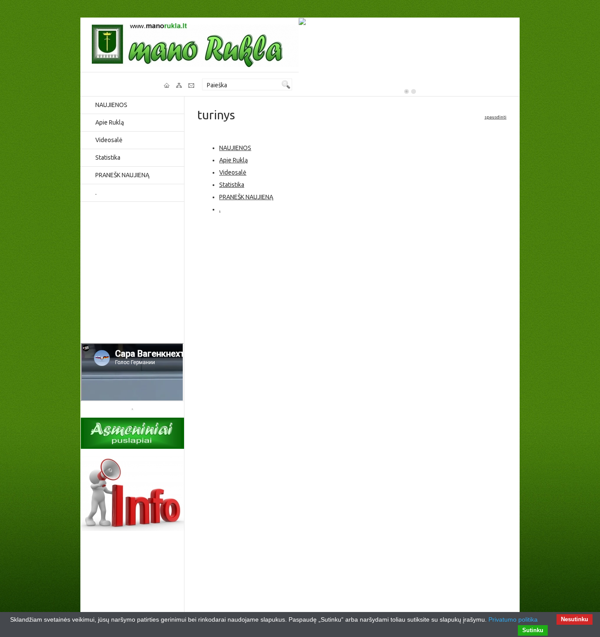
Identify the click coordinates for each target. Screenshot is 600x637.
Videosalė (109, 139)
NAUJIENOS (111, 104)
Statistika (107, 157)
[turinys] (179, 85)
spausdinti (495, 117)
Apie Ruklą (109, 122)
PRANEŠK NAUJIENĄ (122, 175)
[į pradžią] (167, 85)
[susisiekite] (191, 85)
